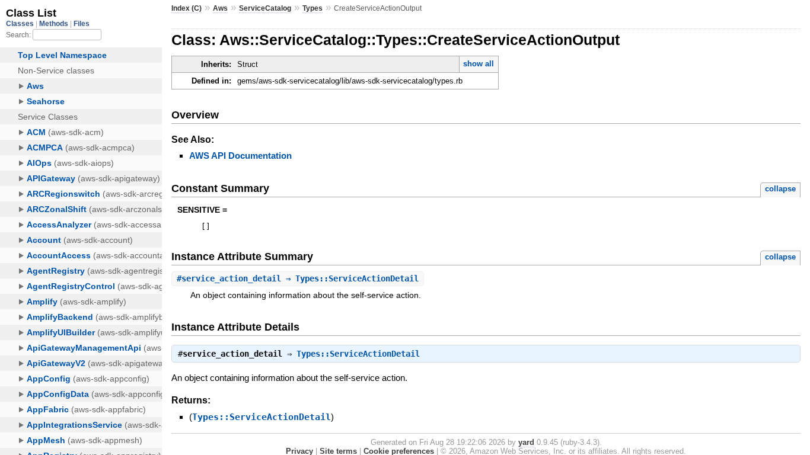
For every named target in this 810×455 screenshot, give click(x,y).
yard (526, 442)
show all (478, 63)
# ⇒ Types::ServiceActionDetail (298, 278)
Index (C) (186, 8)
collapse (780, 188)
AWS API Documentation (240, 155)
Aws (220, 8)
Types (312, 8)
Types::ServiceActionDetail (358, 353)
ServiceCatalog (265, 8)
